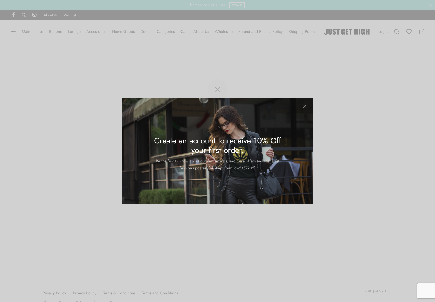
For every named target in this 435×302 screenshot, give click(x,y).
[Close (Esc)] (304, 106)
